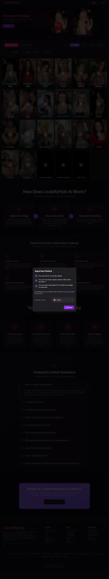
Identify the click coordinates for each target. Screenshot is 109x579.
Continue (69, 307)
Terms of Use (68, 291)
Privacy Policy (39, 293)
